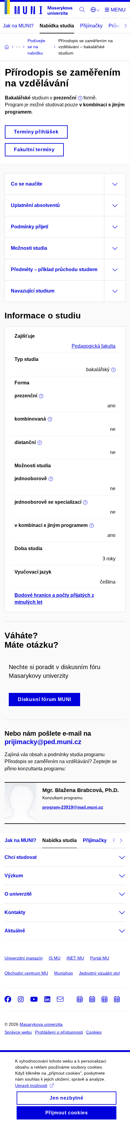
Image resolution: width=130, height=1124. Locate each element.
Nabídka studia (57, 25)
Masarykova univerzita (41, 1024)
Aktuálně (15, 930)
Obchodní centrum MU (26, 973)
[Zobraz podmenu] (116, 857)
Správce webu (18, 1032)
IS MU (54, 958)
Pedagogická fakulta (93, 346)
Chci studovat (21, 857)
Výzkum (14, 875)
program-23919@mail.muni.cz (72, 807)
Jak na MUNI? (18, 25)
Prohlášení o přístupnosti (59, 1032)
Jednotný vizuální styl (99, 973)
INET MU (75, 958)
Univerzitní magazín (24, 958)
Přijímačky (91, 25)
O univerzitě (18, 894)
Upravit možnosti (31, 1085)
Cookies (94, 1032)
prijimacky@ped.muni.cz (43, 742)
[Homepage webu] (38, 8)
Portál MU (99, 958)
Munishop (63, 973)
